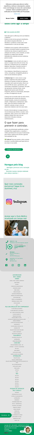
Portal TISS (17, 420)
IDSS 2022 (17, 381)
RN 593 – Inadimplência (17, 403)
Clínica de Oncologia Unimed (17, 322)
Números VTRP (17, 328)
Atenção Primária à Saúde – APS (17, 344)
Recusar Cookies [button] (10, 18)
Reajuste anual (17, 357)
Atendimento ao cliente (17, 394)
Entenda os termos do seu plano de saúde (17, 319)
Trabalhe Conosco (17, 407)
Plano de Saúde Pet (17, 314)
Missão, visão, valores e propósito (17, 280)
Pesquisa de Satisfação (17, 388)
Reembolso (17, 399)
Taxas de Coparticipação (17, 359)
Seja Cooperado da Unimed (16, 414)
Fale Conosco (17, 390)
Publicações (16, 368)
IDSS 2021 (17, 383)
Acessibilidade (17, 275)
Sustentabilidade (16, 297)
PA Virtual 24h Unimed (16, 405)
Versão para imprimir (17, 341)
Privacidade (6, 429)
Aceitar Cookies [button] (24, 18)
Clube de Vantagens (17, 331)
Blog (17, 371)
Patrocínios (16, 411)
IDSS (17, 373)
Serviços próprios (16, 320)
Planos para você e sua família (17, 310)
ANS (17, 304)
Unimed (17, 278)
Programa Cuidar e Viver (17, 301)
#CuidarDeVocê (17, 149)
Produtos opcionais (17, 316)
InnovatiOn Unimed (17, 288)
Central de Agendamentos (16, 396)
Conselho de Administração (17, 286)
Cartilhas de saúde (17, 366)
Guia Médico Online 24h (17, 337)
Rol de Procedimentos (17, 364)
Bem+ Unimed (17, 277)
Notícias (17, 370)
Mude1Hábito (17, 350)
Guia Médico (17, 335)
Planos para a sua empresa (17, 308)
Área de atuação (17, 291)
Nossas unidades (16, 409)
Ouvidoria (4, 415)
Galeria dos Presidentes (17, 293)
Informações (17, 356)
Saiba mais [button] (17, 13)
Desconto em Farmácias (17, 333)
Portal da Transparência (17, 299)
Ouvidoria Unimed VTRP (17, 401)
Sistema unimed (17, 303)
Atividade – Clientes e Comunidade (17, 346)
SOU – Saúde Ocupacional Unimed (17, 312)
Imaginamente (17, 324)
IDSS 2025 (17, 375)
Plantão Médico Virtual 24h (17, 326)
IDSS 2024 (17, 377)
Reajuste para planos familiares (17, 329)
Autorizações (17, 339)
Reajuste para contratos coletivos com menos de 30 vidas (17, 362)
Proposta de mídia (17, 418)
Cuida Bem (17, 343)
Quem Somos (16, 282)
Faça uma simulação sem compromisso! (17, 306)
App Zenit (17, 348)
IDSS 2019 (17, 386)
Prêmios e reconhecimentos (17, 295)
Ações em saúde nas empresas (17, 354)
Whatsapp (17, 392)
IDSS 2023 (17, 379)
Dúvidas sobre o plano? (17, 317)
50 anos (16, 284)
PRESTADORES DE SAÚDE (16, 416)
